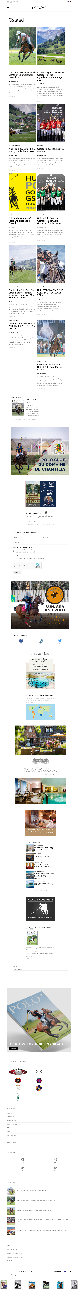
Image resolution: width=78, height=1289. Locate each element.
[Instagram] (11, 2)
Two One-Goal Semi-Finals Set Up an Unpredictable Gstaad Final (22, 75)
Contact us (10, 1116)
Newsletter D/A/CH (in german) (25, 552)
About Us (9, 1113)
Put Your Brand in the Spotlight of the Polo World (36, 1044)
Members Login (11, 1120)
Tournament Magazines (14, 1253)
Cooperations (11, 1135)
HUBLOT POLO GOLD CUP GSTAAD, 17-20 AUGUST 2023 (50, 292)
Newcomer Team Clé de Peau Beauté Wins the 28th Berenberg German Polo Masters (41, 1230)
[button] (12, 97)
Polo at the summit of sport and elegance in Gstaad (19, 221)
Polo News (11, 69)
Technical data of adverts (15, 1257)
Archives (15, 966)
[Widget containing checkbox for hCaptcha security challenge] (27, 565)
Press (8, 1127)
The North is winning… (41, 856)
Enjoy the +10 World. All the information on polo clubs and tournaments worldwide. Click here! (40, 700)
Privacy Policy (11, 1142)
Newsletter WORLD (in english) (24, 549)
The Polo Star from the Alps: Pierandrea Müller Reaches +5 (34, 1210)
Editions (9, 1260)
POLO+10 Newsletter (13, 1124)
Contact (57, 1272)
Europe (10, 320)
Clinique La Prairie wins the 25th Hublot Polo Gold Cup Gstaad (22, 326)
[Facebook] (8, 2)
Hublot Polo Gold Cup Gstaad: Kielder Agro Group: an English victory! (50, 221)
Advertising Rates (12, 1249)
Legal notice (11, 1139)
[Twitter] (14, 2)
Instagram (40, 69)
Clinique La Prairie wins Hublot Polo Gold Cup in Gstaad (49, 367)
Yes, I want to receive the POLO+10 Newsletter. (30, 558)
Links (8, 1131)
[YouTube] (17, 2)
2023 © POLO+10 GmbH (25, 1272)
